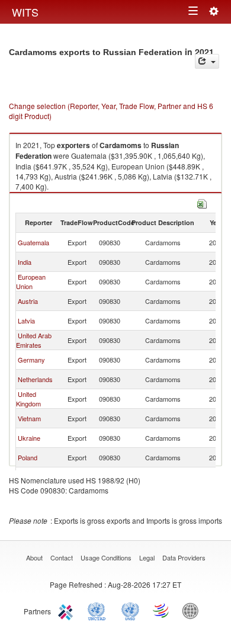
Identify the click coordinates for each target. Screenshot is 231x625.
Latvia (26, 320)
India (24, 262)
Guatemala (33, 242)
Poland (27, 457)
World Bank (193, 610)
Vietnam (29, 418)
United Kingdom (28, 398)
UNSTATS (130, 610)
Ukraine (29, 438)
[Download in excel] (202, 202)
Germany (31, 359)
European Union (31, 281)
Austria (28, 301)
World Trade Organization (162, 610)
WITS (25, 12)
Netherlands (35, 379)
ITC (67, 610)
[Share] (207, 61)
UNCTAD (99, 610)
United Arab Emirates (34, 340)
